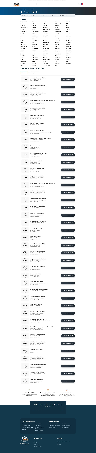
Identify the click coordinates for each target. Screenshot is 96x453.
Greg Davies (68, 42)
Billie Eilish (22, 29)
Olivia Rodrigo (45, 55)
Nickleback (68, 53)
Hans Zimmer (57, 44)
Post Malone (68, 57)
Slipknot (44, 61)
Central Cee (45, 31)
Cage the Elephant (35, 31)
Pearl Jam (45, 57)
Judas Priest (57, 48)
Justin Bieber (68, 48)
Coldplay (22, 33)
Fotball (23, 4)
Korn (55, 50)
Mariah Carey (23, 53)
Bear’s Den (56, 27)
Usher (56, 65)
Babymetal (34, 27)
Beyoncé (67, 27)
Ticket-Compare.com (25, 9)
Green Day (56, 42)
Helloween (68, 44)
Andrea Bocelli (34, 25)
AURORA (56, 21)
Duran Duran (68, 36)
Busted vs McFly (23, 31)
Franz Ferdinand (69, 40)
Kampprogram (29, 4)
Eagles (22, 38)
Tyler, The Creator (46, 65)
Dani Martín (45, 33)
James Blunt (68, 46)
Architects (45, 25)
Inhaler (44, 46)
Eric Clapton (68, 38)
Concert (34, 4)
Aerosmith (68, 21)
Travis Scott (34, 65)
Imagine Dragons (24, 46)
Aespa (22, 23)
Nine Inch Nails (23, 55)
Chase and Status (58, 31)
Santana (67, 59)
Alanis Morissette (58, 23)
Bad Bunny (45, 27)
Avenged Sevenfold (24, 27)
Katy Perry (22, 50)
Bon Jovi (33, 29)
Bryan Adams (57, 29)
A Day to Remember (24, 21)
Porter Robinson (58, 57)
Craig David (34, 33)
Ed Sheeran (34, 38)
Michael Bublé (45, 53)
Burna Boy (68, 29)
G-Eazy (22, 42)
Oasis (33, 55)
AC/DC (44, 21)
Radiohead (22, 59)
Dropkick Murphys (35, 36)
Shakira (33, 61)
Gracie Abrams (46, 42)
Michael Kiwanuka (58, 53)
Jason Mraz (23, 48)
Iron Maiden (57, 46)
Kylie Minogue (68, 50)
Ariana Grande (57, 25)
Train (21, 65)
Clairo (67, 31)
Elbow (44, 38)
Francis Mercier (57, 40)
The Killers (34, 63)
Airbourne (45, 23)
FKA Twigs (22, 40)
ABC (33, 21)
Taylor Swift (23, 63)
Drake (22, 36)
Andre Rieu (68, 23)
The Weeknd (57, 63)
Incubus (33, 46)
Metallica (33, 53)
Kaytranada (34, 50)
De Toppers (68, 33)
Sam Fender (57, 59)
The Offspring (45, 63)
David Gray (57, 33)
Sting (56, 61)
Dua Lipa (44, 36)
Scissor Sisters (23, 61)
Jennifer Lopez (46, 48)
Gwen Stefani (45, 44)
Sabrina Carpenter (46, 59)
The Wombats (68, 63)
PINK (67, 55)
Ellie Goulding (57, 38)
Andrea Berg (23, 25)
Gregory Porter (23, 44)
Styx (67, 61)
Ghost (33, 42)
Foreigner (45, 40)
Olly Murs (56, 55)
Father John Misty (35, 40)
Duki (55, 36)
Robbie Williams (35, 59)
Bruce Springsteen (46, 29)
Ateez (67, 25)
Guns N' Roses (34, 44)
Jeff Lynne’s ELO (35, 48)
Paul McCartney (35, 57)
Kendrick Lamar (46, 50)
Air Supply (34, 23)
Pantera (22, 57)
